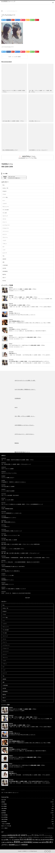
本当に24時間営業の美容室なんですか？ (10, 150)
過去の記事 (27, 597)
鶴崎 (13, 845)
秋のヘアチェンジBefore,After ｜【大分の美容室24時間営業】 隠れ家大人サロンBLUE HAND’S (20, 562)
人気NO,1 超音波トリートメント (7, 584)
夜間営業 (17, 839)
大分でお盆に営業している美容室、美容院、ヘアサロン (13, 121)
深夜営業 (9, 842)
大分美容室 (27, 839)
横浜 (4, 842)
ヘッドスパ (41, 837)
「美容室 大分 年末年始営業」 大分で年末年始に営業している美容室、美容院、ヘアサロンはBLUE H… (30, 354)
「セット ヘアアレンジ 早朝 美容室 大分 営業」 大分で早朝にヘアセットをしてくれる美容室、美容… (31, 298)
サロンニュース (6, 206)
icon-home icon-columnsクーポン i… (16, 338)
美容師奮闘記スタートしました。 (7, 579)
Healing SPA (5, 188)
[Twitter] (47, 851)
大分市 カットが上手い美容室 (14, 56)
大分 (21, 839)
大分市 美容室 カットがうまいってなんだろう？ (38, 150)
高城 (10, 845)
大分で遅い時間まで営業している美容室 (9, 539)
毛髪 (6, 842)
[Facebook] (50, 851)
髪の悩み (4, 280)
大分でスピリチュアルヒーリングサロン (9, 473)
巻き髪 (42, 839)
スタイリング (5, 215)
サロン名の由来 (6, 209)
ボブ (3, 246)
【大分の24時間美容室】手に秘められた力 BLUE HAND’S (13, 566)
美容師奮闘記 (5, 271)
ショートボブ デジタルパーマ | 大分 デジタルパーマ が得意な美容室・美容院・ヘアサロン (27, 345)
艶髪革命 (4, 274)
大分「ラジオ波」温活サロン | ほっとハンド (9, 792)
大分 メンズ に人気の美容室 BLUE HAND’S (10, 495)
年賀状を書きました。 (13, 353)
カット (4, 200)
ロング (48, 837)
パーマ (3, 837)
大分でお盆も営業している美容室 (7, 486)
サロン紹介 (5, 212)
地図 (3, 262)
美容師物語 (35, 842)
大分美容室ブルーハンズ (8, 1)
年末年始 (47, 839)
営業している (9, 839)
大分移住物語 (5, 265)
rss (45, 851)
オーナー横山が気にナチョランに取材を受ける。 (10, 570)
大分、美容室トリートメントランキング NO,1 (10, 535)
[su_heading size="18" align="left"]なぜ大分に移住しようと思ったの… (22, 314)
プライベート (5, 237)
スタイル (4, 218)
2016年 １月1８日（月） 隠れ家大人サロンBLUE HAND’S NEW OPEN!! (16, 593)
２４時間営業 (23, 845)
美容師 (21, 842)
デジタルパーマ (6, 228)
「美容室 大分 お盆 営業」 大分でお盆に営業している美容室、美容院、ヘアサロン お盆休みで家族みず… (30, 306)
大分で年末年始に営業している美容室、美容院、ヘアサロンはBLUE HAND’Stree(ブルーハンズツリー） (29, 361)
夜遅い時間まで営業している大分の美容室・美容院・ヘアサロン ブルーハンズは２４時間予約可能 (20, 544)
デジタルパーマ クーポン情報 (7, 575)
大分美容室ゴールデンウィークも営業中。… (17, 290)
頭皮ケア (4, 277)
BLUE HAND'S (21, 835)
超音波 (44, 842)
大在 (33, 839)
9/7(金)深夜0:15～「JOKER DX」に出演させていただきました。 (13, 482)
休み (2, 839)
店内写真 (4, 268)
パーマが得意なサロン (11, 837)
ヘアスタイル (36, 837)
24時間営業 (4, 835)
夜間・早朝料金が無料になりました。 (8, 522)
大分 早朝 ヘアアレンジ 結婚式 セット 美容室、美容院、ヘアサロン (23, 297)
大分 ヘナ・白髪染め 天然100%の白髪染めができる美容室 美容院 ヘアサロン (17, 459)
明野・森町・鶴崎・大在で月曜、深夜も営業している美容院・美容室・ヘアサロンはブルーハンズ (20, 553)
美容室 (17, 842)
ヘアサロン (29, 837)
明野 (50, 839)
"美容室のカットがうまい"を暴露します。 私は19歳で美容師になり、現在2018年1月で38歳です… (28, 330)
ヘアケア (4, 240)
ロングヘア (5, 252)
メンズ (4, 249)
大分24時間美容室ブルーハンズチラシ (8, 517)
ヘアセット (5, 243)
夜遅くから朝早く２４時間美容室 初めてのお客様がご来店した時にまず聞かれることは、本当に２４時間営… (30, 322)
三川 (51, 837)
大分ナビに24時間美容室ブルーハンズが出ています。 (11, 513)
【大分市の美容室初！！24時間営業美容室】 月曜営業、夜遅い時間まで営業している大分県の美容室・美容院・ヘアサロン (25, 557)
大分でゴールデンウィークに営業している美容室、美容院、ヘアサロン (22, 289)
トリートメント (6, 231)
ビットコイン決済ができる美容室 (7, 490)
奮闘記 (39, 839)
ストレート (5, 222)
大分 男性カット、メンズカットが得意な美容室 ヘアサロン (12, 548)
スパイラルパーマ (6, 225)
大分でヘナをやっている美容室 (7, 468)
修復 (4, 839)
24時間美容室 (11, 835)
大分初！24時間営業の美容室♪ (7, 508)
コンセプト (5, 203)
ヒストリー (5, 234)
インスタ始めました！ (5, 526)
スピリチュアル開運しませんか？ (7, 477)
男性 (13, 842)
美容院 (40, 842)
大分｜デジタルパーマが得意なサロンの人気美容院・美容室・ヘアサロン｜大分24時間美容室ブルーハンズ (22, 504)
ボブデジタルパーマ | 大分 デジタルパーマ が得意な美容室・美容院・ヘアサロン (25, 337)
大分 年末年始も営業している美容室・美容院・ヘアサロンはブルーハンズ (16, 464)
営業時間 (4, 259)
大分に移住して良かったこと (34, 121)
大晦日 (36, 839)
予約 (3, 255)
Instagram (4, 191)
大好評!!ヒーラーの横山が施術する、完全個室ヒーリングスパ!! (13, 588)
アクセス (4, 194)
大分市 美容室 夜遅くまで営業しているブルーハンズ (11, 530)
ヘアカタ (20, 837)
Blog (3, 185)
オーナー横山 (5, 197)
